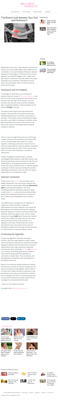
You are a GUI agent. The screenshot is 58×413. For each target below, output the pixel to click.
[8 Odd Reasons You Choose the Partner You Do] (32, 332)
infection (17, 181)
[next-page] (4, 359)
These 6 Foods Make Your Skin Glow (51, 22)
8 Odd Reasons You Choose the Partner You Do (32, 337)
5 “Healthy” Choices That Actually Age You (52, 374)
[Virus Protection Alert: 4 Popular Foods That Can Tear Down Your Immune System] (43, 29)
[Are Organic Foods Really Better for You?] (43, 63)
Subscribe (47, 11)
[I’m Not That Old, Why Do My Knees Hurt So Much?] (19, 345)
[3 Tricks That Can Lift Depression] (23, 381)
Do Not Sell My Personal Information (12, 392)
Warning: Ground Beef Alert (13, 373)
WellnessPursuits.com (19, 288)
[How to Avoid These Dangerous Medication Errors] (6, 332)
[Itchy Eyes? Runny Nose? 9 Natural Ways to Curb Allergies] (6, 345)
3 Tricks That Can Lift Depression (31, 381)
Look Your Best (38, 11)
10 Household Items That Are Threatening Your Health (51, 382)
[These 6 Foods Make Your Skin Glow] (43, 22)
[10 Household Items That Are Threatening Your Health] (43, 381)
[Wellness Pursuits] (29, 5)
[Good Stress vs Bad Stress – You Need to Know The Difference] (32, 345)
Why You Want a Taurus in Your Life (32, 374)
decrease (33, 249)
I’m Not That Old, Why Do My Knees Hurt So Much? (19, 352)
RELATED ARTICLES (6, 326)
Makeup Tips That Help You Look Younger (19, 338)
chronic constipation (27, 96)
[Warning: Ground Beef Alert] (4, 374)
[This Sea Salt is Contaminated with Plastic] (43, 70)
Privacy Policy (25, 392)
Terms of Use (50, 392)
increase (25, 249)
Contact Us (37, 392)
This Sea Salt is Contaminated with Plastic (51, 70)
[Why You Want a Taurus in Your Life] (23, 374)
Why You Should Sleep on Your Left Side (13, 381)
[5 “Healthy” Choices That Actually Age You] (43, 373)
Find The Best (26, 11)
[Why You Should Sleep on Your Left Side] (4, 381)
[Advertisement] (19, 54)
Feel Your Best (15, 11)
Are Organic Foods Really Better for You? (51, 63)
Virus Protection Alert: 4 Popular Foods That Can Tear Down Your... (52, 31)
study (13, 192)
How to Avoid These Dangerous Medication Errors (6, 338)
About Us (31, 392)
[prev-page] (2, 359)
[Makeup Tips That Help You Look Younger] (19, 332)
